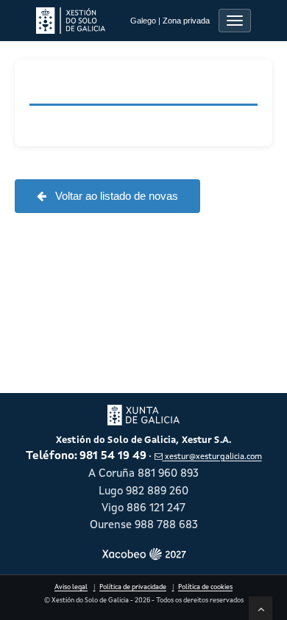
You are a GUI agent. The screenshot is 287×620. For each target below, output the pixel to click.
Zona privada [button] (186, 20)
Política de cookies (205, 587)
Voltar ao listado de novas (115, 196)
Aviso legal (71, 587)
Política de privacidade (132, 587)
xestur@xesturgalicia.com (213, 457)
